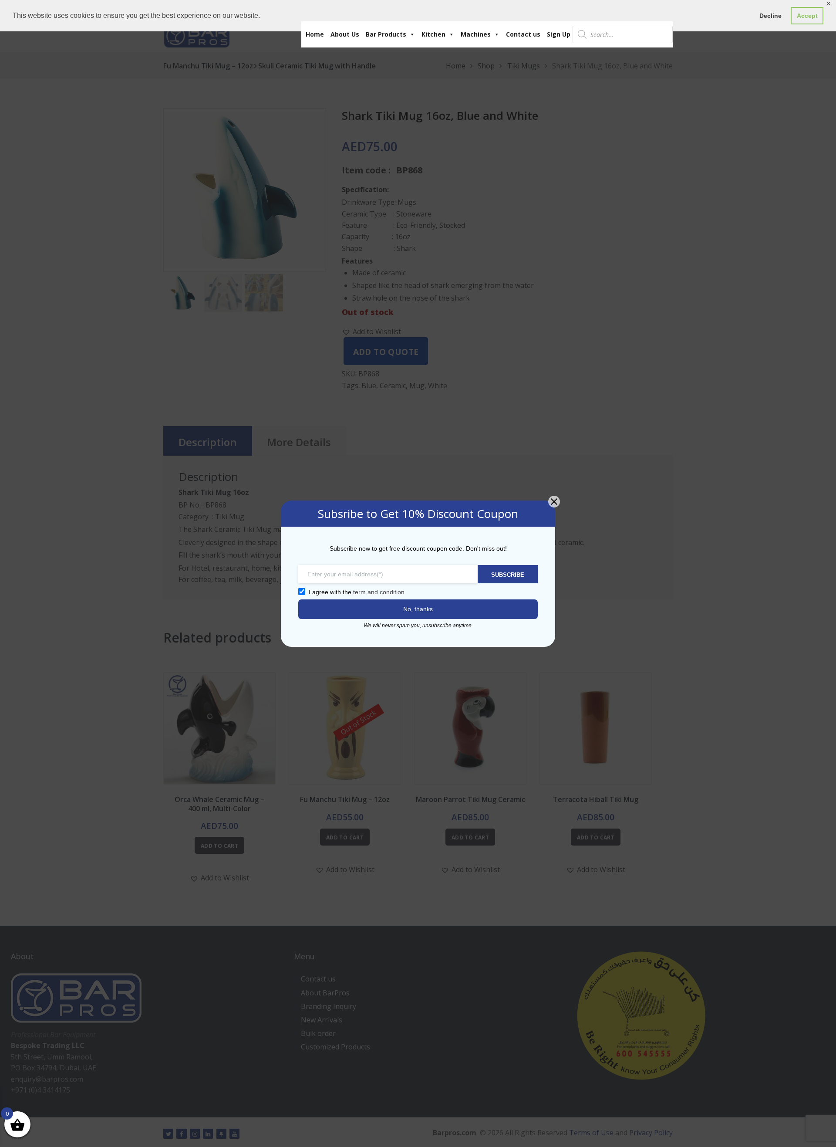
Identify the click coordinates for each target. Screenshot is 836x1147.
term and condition (379, 592)
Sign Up (558, 34)
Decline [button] (770, 15)
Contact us (523, 34)
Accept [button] (807, 15)
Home (315, 34)
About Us (344, 34)
